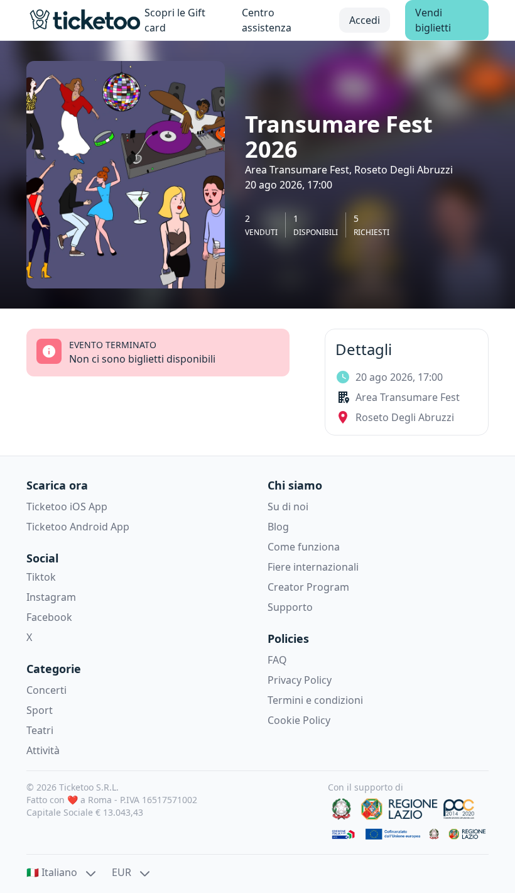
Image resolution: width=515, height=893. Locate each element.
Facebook (49, 617)
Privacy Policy (300, 680)
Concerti (46, 690)
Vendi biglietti (433, 20)
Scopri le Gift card (174, 20)
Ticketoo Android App (77, 527)
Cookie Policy (299, 720)
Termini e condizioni (315, 700)
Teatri (39, 730)
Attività (43, 750)
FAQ (277, 660)
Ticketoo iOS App (66, 506)
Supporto (290, 607)
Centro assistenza (266, 20)
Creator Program (308, 587)
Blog (278, 527)
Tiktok (41, 577)
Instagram (51, 597)
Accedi (364, 20)
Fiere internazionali (313, 567)
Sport (39, 710)
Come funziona (304, 547)
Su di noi (288, 506)
